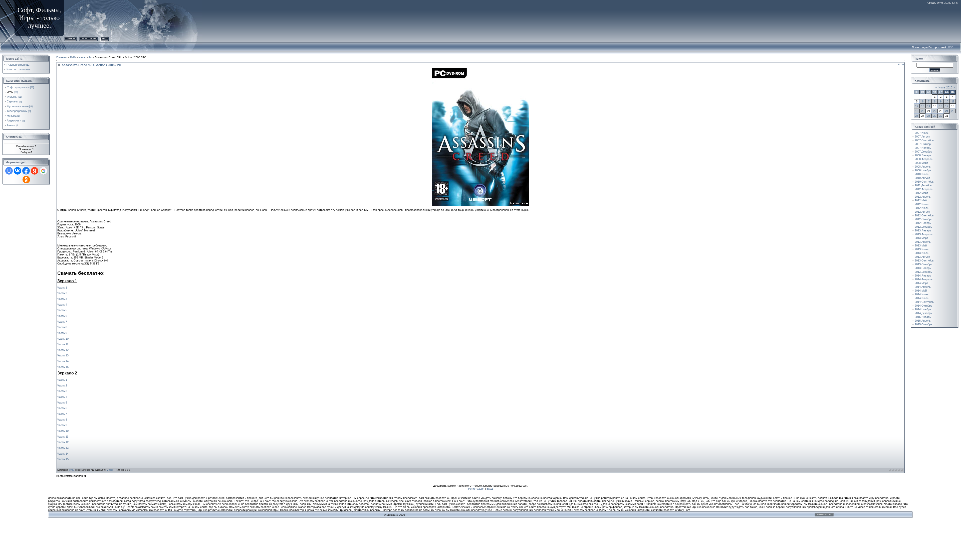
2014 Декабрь (923, 313)
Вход (104, 38)
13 (922, 106)
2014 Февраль (923, 279)
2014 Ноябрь (923, 309)
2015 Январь (923, 316)
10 (946, 101)
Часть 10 (63, 338)
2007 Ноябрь (923, 147)
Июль (82, 57)
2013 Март (921, 237)
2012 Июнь (921, 204)
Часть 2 (62, 293)
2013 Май (921, 245)
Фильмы (12, 96)
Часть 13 (63, 355)
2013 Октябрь (923, 264)
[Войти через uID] (9, 171)
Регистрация (88, 38)
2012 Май (921, 200)
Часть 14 (63, 361)
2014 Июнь (921, 294)
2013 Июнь (921, 249)
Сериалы (12, 101)
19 (916, 110)
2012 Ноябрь (923, 222)
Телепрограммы (17, 110)
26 (916, 115)
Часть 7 (62, 321)
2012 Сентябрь (924, 215)
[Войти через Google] (43, 171)
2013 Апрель (923, 241)
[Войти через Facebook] (26, 171)
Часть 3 (62, 298)
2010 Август (922, 177)
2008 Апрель (923, 166)
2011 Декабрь (923, 185)
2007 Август (922, 136)
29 (934, 115)
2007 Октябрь (923, 144)
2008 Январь (923, 155)
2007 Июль (921, 132)
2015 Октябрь (923, 324)
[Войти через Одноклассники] (26, 179)
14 (928, 106)
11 (952, 101)
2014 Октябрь (923, 305)
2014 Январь (923, 275)
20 (922, 110)
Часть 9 (62, 332)
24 (90, 57)
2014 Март (921, 283)
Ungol (110, 470)
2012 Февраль (923, 189)
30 (940, 115)
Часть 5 (62, 310)
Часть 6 (62, 315)
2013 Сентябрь (924, 260)
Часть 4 (62, 304)
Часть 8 (62, 327)
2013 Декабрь (923, 271)
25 (952, 110)
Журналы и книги (18, 106)
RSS (950, 47)
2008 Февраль (923, 159)
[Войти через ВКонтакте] (17, 171)
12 (916, 106)
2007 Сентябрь (924, 140)
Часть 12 (63, 349)
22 (934, 110)
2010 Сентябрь (924, 181)
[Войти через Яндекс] (34, 171)
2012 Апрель (923, 196)
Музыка (12, 115)
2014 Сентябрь (924, 301)
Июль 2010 (945, 87)
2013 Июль (921, 252)
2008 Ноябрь (923, 170)
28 (928, 115)
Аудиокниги (14, 120)
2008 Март (921, 162)
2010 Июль (921, 174)
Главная (70, 38)
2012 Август (922, 211)
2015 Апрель (923, 320)
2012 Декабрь (923, 226)
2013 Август (922, 256)
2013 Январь (923, 230)
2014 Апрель (923, 286)
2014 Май (921, 290)
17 (946, 106)
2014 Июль (921, 298)
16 (940, 106)
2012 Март (921, 192)
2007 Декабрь (923, 151)
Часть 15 (63, 366)
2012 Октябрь (923, 219)
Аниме (11, 125)
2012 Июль (921, 207)
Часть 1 (62, 287)
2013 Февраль (923, 234)
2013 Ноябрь (923, 267)
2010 (73, 57)
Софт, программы (18, 87)
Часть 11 (62, 344)
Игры (10, 91)
